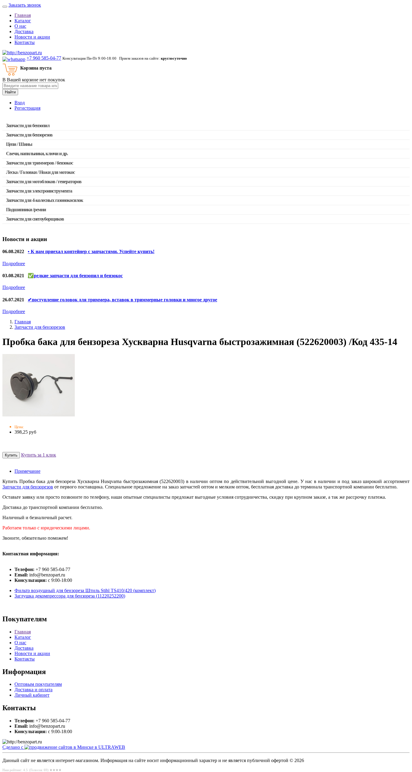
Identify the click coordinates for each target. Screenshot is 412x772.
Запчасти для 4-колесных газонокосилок (44, 200)
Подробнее (13, 263)
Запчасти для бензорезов (29, 134)
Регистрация (27, 108)
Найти (10, 92)
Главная (22, 15)
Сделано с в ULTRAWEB (63, 747)
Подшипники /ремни (26, 209)
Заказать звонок (24, 5)
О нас (20, 26)
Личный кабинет (31, 695)
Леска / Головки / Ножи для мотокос (40, 172)
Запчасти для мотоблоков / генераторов (43, 181)
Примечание (27, 471)
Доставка (23, 31)
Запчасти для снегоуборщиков (35, 218)
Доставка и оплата (33, 689)
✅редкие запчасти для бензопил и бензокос (75, 275)
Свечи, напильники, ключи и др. (37, 153)
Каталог (22, 20)
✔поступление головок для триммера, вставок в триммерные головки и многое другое (122, 299)
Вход (19, 102)
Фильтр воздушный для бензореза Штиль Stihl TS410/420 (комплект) (85, 590)
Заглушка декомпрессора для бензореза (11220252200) (69, 595)
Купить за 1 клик (38, 454)
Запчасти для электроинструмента (39, 190)
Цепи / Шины (19, 144)
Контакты (24, 42)
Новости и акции (32, 36)
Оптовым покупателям (38, 684)
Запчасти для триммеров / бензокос (39, 162)
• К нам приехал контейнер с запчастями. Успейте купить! (91, 251)
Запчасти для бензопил (27, 125)
